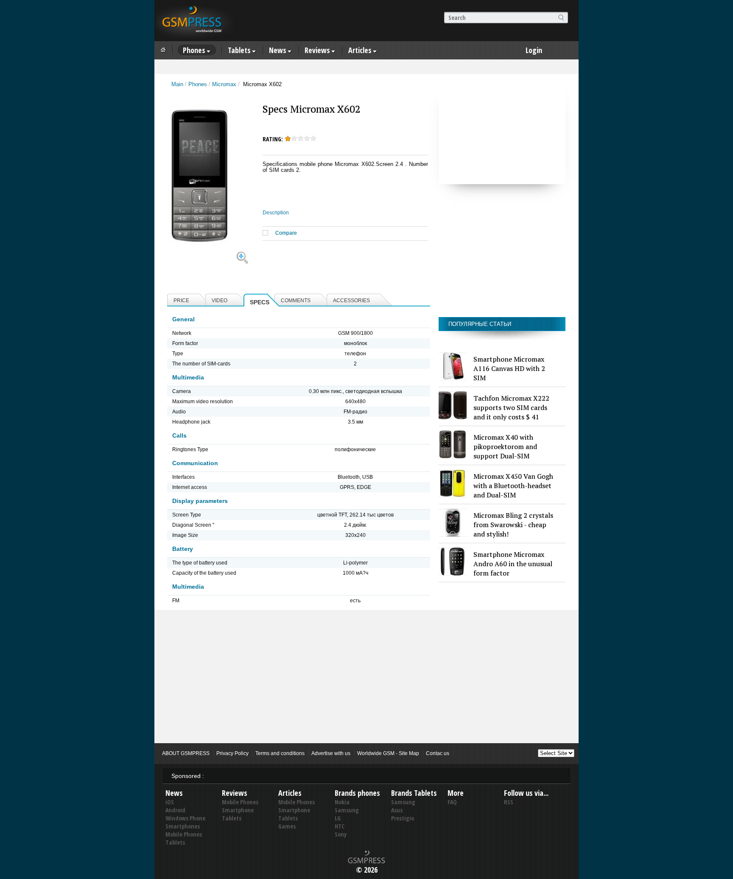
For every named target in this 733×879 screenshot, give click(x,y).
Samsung (347, 810)
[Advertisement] (502, 131)
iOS (169, 802)
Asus (397, 810)
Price (181, 300)
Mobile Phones (183, 834)
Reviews (317, 50)
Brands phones (357, 793)
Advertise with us (330, 753)
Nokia (342, 802)
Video (219, 300)
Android (175, 810)
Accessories (351, 300)
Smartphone (238, 810)
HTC (339, 826)
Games (287, 826)
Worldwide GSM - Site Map (388, 753)
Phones (194, 50)
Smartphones (182, 826)
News (277, 50)
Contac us (437, 753)
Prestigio (402, 818)
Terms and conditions (280, 753)
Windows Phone (185, 818)
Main (177, 84)
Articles (360, 50)
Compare (286, 233)
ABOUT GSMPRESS (186, 753)
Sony (341, 834)
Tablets (239, 50)
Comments (296, 300)
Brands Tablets (414, 793)
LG (338, 818)
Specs (259, 302)
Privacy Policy (232, 753)
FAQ (452, 802)
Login (534, 50)
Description (276, 213)
